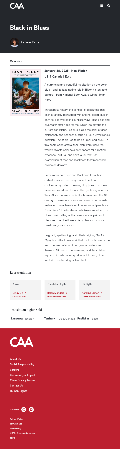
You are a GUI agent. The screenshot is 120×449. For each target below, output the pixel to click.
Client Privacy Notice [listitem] (22, 380)
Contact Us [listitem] (16, 385)
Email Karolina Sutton (91, 296)
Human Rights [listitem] (18, 391)
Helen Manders (55, 292)
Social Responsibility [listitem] (22, 364)
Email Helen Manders (56, 296)
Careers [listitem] (14, 369)
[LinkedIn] (31, 409)
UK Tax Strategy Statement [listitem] (22, 433)
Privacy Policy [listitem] (16, 419)
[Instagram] (23, 409)
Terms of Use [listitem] (16, 423)
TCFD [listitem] (12, 438)
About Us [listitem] (15, 359)
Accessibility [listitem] (15, 428)
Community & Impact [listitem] (22, 375)
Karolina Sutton (90, 292)
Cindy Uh (17, 292)
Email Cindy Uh (19, 296)
